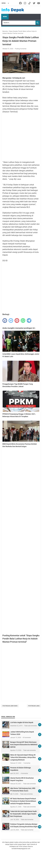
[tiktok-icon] (30, 3)
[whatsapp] (23, 320)
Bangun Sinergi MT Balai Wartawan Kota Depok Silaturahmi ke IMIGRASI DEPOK (23, 744)
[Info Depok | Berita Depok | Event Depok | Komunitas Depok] (12, 10)
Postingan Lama (33, 706)
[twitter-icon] (34, 3)
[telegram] (29, 320)
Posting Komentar (20, 49)
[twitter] (11, 320)
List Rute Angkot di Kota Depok (21, 722)
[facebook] (4, 320)
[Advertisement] (21, 137)
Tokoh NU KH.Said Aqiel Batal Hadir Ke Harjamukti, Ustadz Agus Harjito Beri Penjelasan (23, 813)
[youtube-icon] (39, 3)
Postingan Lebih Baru (10, 706)
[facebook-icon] (21, 3)
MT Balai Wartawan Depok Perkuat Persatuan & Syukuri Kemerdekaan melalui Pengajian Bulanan (23, 801)
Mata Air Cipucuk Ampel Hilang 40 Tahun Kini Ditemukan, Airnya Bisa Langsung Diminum (23, 757)
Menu (5, 16)
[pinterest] (17, 320)
